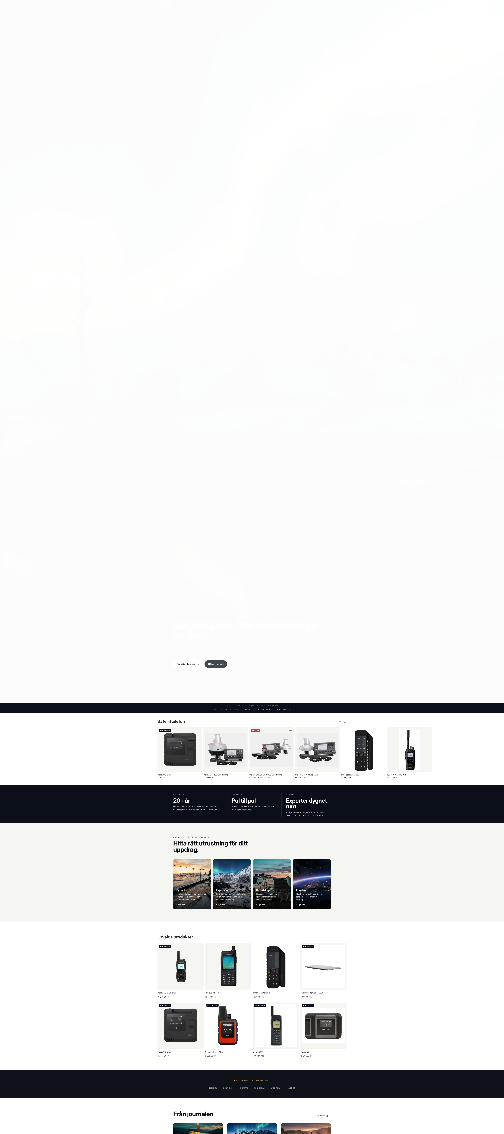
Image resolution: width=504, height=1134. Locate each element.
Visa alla (342, 722)
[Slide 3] (497, 698)
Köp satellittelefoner (188, 664)
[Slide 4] (499, 698)
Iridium (213, 1087)
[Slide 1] (493, 698)
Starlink (227, 1087)
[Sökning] (332, 4)
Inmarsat (259, 1087)
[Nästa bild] (343, 753)
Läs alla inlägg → (323, 1115)
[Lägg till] (198, 768)
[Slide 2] (495, 698)
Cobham (276, 1087)
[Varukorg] (343, 4)
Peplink (291, 1087)
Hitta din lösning (216, 664)
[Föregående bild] (161, 966)
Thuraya (243, 1087)
